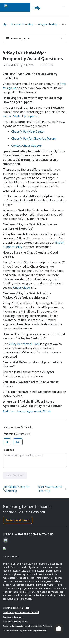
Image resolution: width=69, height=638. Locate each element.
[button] (59, 629)
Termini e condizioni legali (16, 607)
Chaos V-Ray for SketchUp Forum (33, 138)
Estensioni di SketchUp (22, 24)
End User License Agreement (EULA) (27, 411)
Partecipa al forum (17, 520)
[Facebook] (5, 540)
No (18, 442)
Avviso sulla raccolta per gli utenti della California (27, 626)
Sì (7, 442)
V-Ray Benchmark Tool (24, 344)
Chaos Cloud (21, 288)
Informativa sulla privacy (15, 621)
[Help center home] (4, 24)
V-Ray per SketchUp (48, 24)
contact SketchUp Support (20, 116)
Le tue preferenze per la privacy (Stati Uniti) (25, 630)
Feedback (8, 449)
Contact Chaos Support (26, 146)
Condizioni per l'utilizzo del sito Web (21, 612)
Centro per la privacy (13, 616)
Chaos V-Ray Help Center (28, 131)
